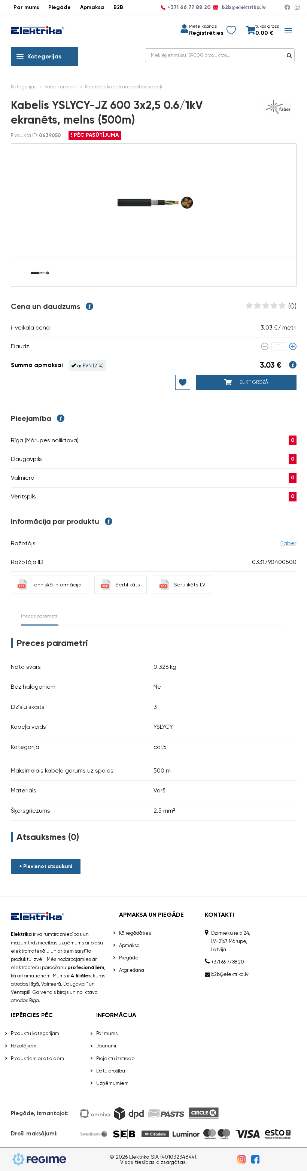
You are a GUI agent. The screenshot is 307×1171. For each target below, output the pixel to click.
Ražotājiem (23, 1046)
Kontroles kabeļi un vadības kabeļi (123, 87)
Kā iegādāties (135, 933)
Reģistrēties (206, 33)
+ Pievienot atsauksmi (45, 866)
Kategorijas (44, 56)
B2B (118, 7)
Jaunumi (106, 1046)
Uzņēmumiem (112, 1083)
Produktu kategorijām (35, 1033)
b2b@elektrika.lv (243, 7)
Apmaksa (92, 7)
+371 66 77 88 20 (189, 7)
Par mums (26, 7)
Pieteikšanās (203, 26)
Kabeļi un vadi (61, 87)
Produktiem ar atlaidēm (37, 1058)
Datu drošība (110, 1071)
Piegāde (59, 7)
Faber (288, 543)
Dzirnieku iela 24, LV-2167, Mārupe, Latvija (230, 941)
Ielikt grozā (252, 382)
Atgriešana (131, 970)
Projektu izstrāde (115, 1058)
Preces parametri (39, 616)
